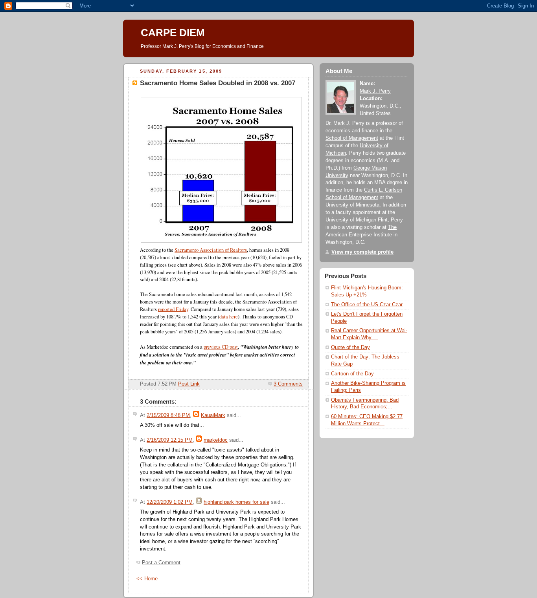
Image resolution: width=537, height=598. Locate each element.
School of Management (352, 138)
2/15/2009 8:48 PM (168, 415)
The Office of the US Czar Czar (367, 304)
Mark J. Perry (375, 91)
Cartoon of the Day (352, 374)
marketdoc (216, 440)
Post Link (189, 384)
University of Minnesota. (353, 205)
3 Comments (288, 384)
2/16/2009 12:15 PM (170, 440)
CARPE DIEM (173, 32)
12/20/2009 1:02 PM (170, 502)
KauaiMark (213, 415)
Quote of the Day (350, 347)
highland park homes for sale (236, 502)
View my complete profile (362, 252)
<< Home (147, 579)
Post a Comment (161, 562)
